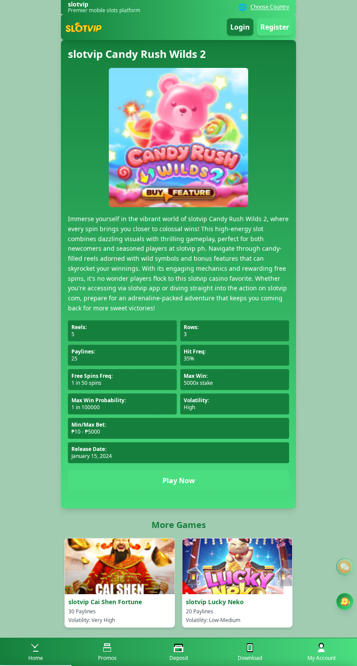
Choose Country (269, 6)
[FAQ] (345, 566)
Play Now (178, 480)
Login (240, 27)
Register (274, 27)
